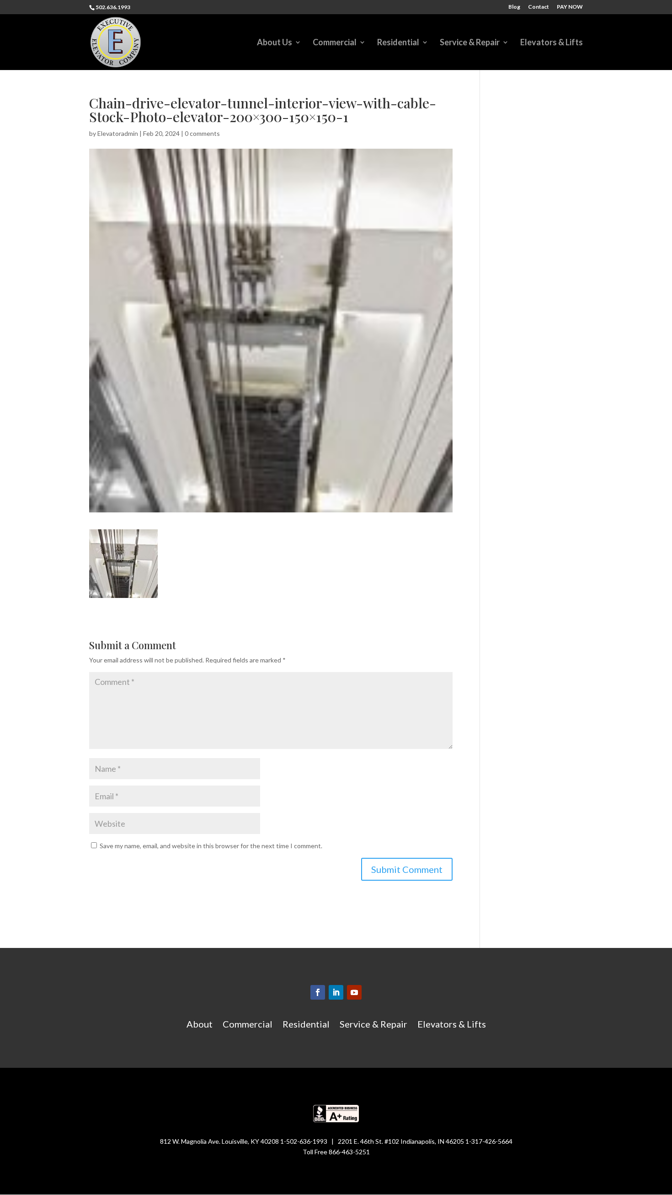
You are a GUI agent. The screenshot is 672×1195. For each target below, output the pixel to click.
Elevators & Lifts (551, 43)
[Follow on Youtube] (354, 992)
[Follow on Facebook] (317, 992)
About (200, 1025)
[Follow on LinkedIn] (336, 992)
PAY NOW (570, 7)
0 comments (202, 133)
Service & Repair (470, 43)
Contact (538, 7)
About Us (274, 43)
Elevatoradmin (117, 133)
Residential (398, 43)
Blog (514, 7)
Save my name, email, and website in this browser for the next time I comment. (211, 846)
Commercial (335, 43)
